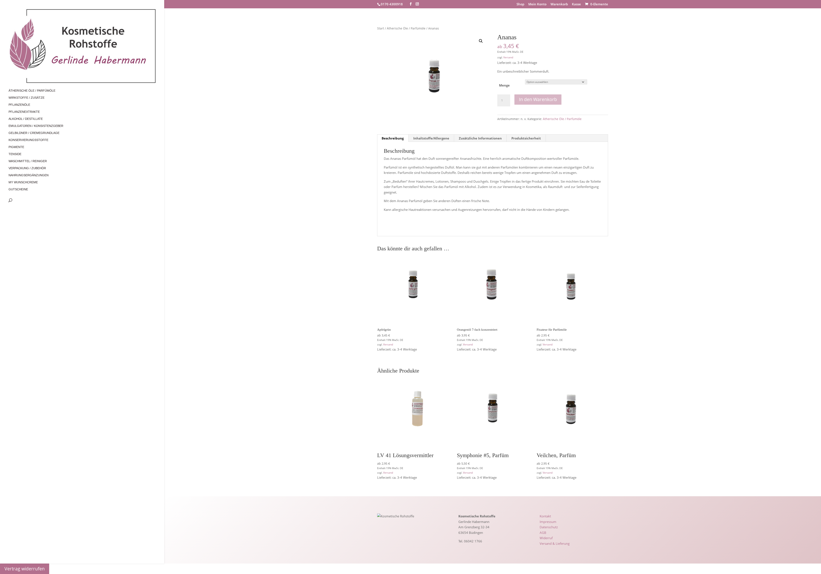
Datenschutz (549, 527)
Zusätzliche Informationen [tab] (480, 138)
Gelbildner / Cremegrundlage (34, 133)
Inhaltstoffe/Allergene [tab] (431, 138)
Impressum (548, 522)
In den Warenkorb (538, 99)
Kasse (576, 4)
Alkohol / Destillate (26, 118)
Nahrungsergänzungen (29, 175)
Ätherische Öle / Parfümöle (32, 90)
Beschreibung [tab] (393, 138)
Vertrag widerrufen (24, 569)
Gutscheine (18, 189)
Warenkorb (559, 4)
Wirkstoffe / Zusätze (26, 97)
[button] (481, 41)
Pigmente (16, 147)
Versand (508, 57)
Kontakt (545, 516)
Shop (520, 4)
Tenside (15, 154)
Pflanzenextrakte (24, 111)
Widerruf (546, 538)
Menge (504, 85)
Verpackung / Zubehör (27, 168)
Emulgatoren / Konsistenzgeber (36, 126)
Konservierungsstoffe (28, 140)
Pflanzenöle (19, 104)
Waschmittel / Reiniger (28, 161)
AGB (543, 532)
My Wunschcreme (23, 182)
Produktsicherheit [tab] (526, 138)
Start (380, 28)
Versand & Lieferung (555, 543)
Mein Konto (537, 4)
